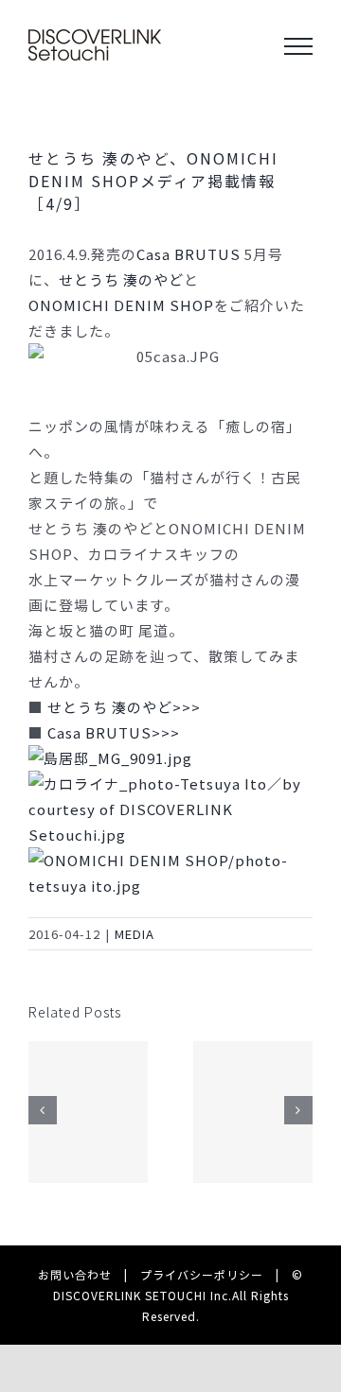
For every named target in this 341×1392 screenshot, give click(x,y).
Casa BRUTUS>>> (113, 732)
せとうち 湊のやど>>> (124, 707)
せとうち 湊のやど (121, 279)
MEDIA (134, 934)
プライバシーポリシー (201, 1274)
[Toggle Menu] (298, 46)
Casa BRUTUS (188, 254)
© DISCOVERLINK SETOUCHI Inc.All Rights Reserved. (178, 1294)
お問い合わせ (75, 1274)
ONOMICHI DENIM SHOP (121, 305)
